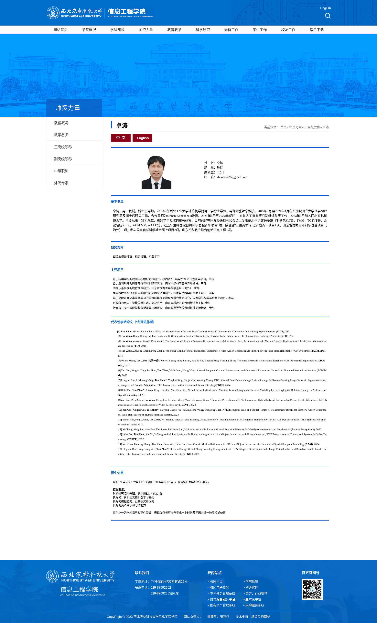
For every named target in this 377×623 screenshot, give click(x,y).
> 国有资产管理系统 (221, 605)
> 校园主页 (215, 581)
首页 (283, 127)
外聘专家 (61, 183)
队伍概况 (61, 123)
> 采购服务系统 (253, 605)
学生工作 (260, 30)
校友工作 (288, 30)
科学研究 (203, 30)
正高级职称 (63, 147)
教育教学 (174, 30)
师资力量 (146, 30)
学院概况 (89, 30)
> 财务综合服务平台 (221, 599)
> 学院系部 (250, 581)
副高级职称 (63, 159)
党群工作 (231, 30)
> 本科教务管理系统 (221, 593)
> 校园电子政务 (218, 587)
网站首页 (60, 30)
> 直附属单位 (252, 599)
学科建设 (117, 30)
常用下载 (317, 30)
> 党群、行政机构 (255, 593)
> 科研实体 (250, 587)
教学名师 (61, 135)
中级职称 (61, 171)
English (325, 8)
